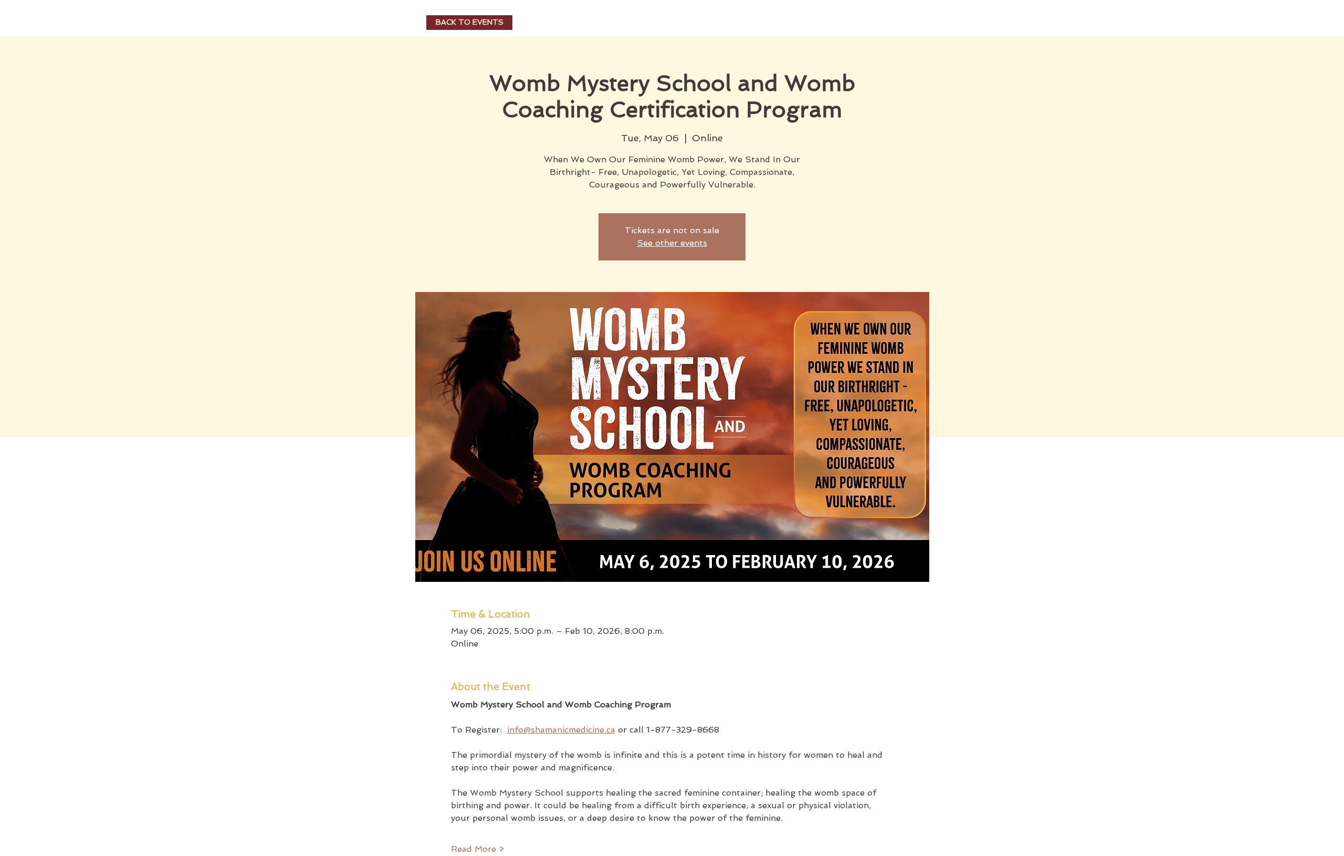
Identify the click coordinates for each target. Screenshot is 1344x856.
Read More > (477, 849)
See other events (672, 243)
